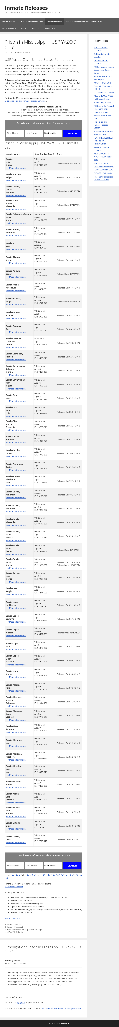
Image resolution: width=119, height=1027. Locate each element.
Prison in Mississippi (15, 927)
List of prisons (8, 28)
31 (35, 874)
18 (70, 874)
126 (53, 874)
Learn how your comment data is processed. (61, 1008)
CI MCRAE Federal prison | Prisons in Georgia (25, 929)
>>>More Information (16, 168)
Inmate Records (8, 22)
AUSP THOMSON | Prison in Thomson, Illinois (103, 86)
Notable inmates (12, 918)
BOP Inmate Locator (14, 886)
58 (81, 874)
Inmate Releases (26, 7)
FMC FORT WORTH (102, 163)
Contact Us (48, 28)
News (23, 28)
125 (48, 874)
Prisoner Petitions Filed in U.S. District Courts (84, 22)
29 (28, 874)
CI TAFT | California (15, 932)
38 (73, 874)
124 (43, 874)
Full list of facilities (54, 22)
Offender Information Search (31, 22)
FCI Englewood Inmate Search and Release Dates (104, 70)
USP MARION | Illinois (104, 92)
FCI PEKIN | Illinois (102, 102)
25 (13, 874)
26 (17, 874)
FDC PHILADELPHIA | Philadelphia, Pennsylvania (103, 140)
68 (7, 877)
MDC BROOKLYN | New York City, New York (102, 156)
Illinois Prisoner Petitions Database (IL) (102, 115)
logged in (21, 1002)
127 (58, 874)
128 (63, 874)
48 (77, 874)
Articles (33, 28)
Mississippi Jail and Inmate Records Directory (25, 100)
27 (20, 874)
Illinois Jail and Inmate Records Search (101, 124)
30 (31, 874)
